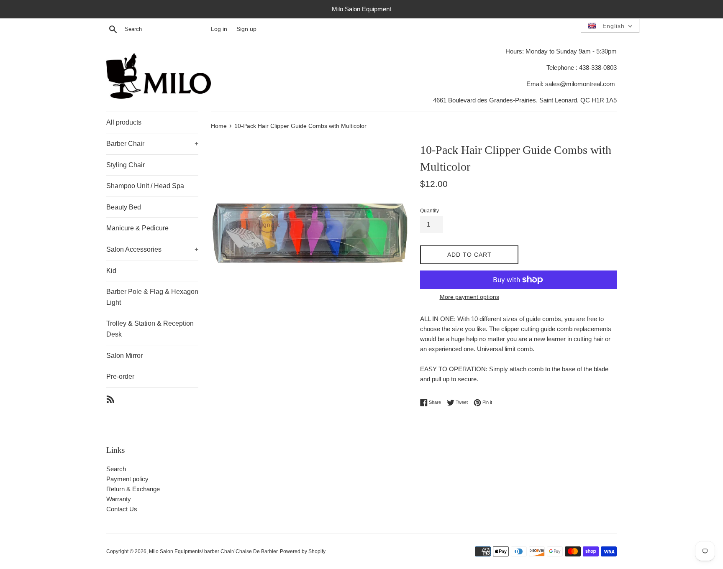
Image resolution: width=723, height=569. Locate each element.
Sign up (246, 29)
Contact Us (121, 509)
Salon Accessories (152, 249)
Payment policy (127, 478)
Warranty (118, 499)
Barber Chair (152, 143)
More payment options (469, 296)
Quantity (429, 211)
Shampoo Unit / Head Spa (145, 185)
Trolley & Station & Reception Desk (150, 329)
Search (116, 468)
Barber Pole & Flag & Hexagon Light (152, 297)
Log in (219, 29)
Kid (111, 270)
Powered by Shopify (303, 551)
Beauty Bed (123, 207)
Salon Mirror (124, 355)
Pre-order (120, 376)
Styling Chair (125, 164)
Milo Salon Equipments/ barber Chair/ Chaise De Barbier (213, 551)
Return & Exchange (133, 488)
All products (123, 122)
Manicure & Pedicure (137, 228)
